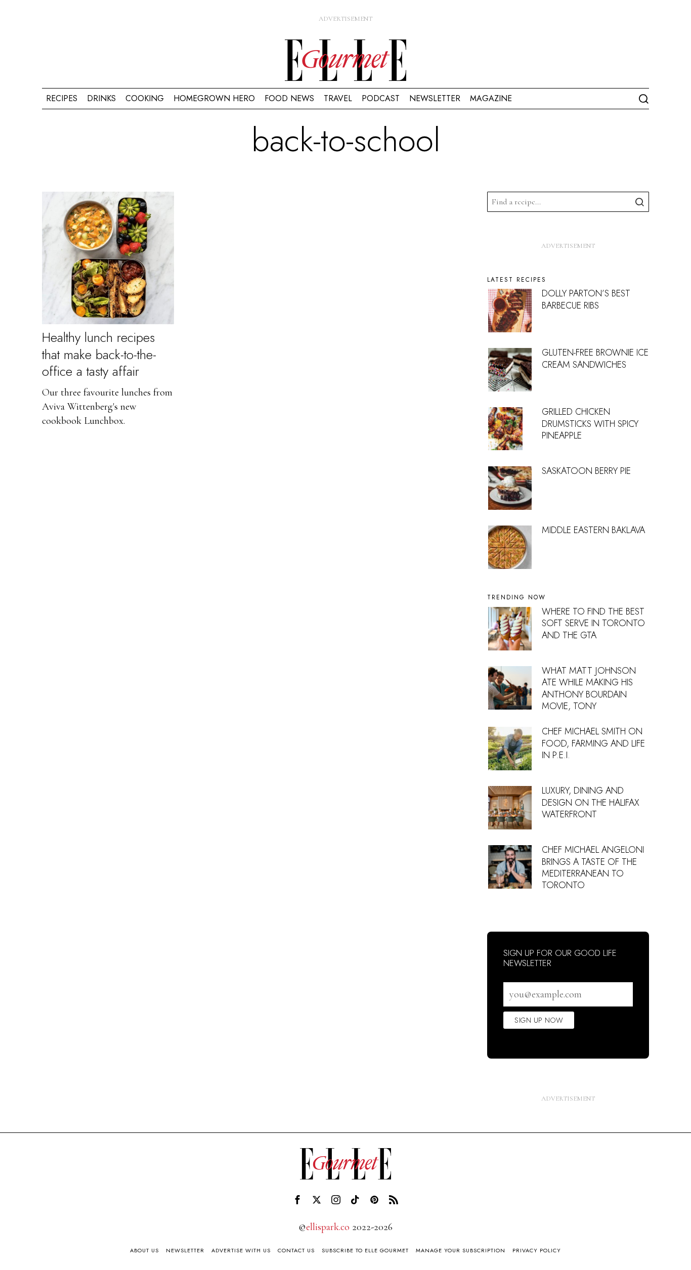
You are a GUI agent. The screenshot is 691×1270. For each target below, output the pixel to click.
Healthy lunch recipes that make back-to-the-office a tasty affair (99, 354)
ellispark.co (328, 1227)
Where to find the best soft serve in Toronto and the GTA (593, 623)
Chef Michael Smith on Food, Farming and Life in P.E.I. (593, 743)
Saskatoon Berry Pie (586, 470)
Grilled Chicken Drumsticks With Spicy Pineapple (590, 423)
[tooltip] (297, 1200)
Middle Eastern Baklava (593, 530)
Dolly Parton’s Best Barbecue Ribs (586, 299)
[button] (639, 202)
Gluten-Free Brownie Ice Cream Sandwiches (595, 358)
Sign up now (538, 1020)
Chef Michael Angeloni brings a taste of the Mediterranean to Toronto (593, 867)
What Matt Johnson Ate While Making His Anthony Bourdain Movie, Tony (589, 688)
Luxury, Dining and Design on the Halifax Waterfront (590, 802)
